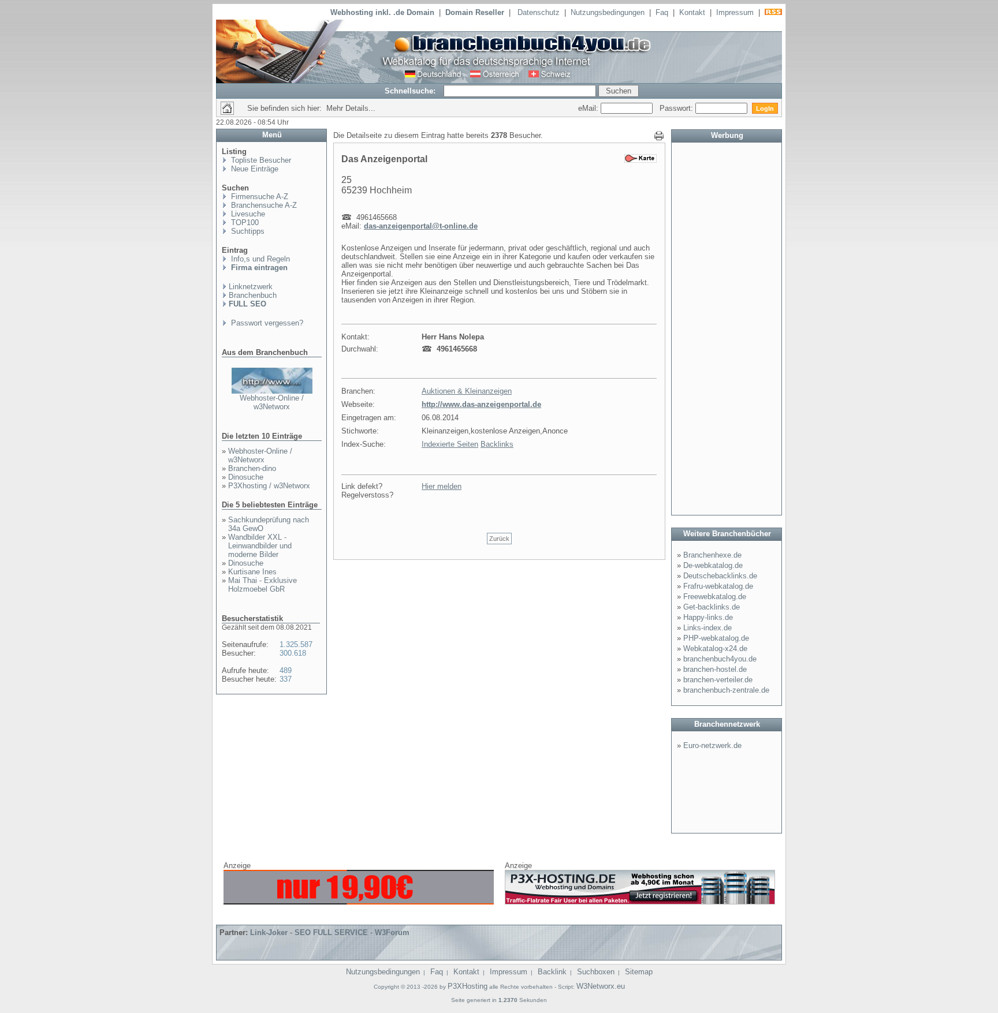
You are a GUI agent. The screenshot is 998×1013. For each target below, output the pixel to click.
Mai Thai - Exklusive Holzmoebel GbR (262, 584)
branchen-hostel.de (715, 669)
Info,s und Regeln (259, 259)
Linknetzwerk (251, 286)
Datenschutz (538, 12)
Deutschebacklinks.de (720, 575)
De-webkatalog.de (713, 565)
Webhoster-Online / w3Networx (272, 402)
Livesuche (247, 214)
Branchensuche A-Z (263, 205)
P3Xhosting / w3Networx (269, 485)
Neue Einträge (253, 169)
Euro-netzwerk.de (712, 745)
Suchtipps (247, 231)
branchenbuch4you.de (720, 659)
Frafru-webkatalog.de (718, 586)
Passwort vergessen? (266, 323)
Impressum (735, 12)
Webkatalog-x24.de (715, 648)
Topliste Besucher (260, 160)
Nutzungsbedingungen (608, 12)
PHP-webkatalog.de (716, 638)
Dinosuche (245, 477)
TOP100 (244, 222)
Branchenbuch (253, 295)
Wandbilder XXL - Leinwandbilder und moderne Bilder (260, 546)
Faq (662, 12)
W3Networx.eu (600, 986)
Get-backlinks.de (711, 607)
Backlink (552, 971)
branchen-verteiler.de (718, 679)
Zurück (499, 538)
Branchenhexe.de (712, 555)
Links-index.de (707, 627)
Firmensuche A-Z (258, 196)
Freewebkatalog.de (714, 596)
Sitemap (639, 971)
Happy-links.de (708, 617)
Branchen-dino (252, 468)
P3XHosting (467, 986)
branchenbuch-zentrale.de (726, 690)
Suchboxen (596, 971)
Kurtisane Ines (252, 571)
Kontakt (692, 12)
